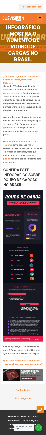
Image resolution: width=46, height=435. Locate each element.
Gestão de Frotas (11, 79)
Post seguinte (23, 398)
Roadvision (26, 79)
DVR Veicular (11, 76)
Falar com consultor (31, 6)
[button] (40, 409)
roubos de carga (11, 93)
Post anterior (23, 390)
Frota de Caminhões (28, 76)
